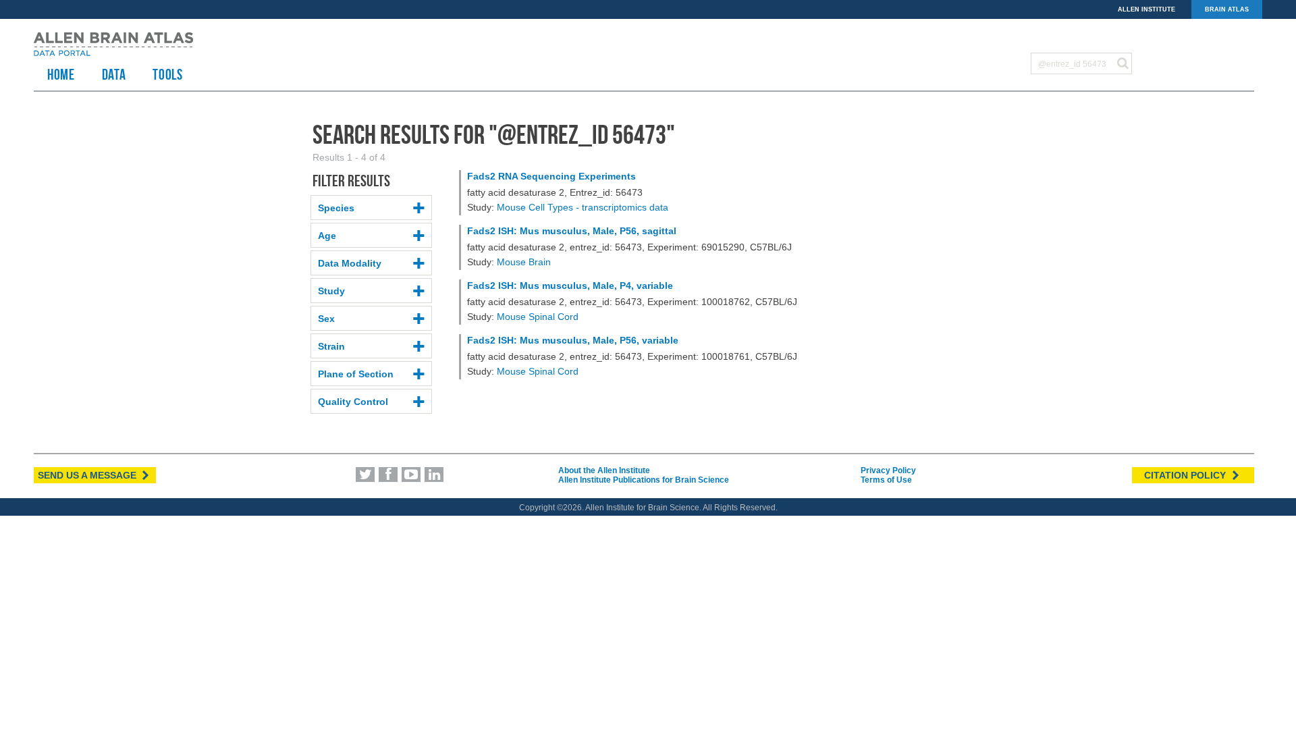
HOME (61, 74)
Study (331, 291)
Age (327, 235)
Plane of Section (356, 374)
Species (336, 207)
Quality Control (353, 401)
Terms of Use (886, 480)
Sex (326, 318)
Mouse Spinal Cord (537, 316)
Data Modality (349, 263)
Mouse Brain (524, 261)
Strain (331, 346)
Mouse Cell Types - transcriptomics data (582, 207)
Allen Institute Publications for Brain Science (643, 480)
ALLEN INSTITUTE (1146, 9)
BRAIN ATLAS (1227, 9)
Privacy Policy (888, 470)
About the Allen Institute (604, 470)
